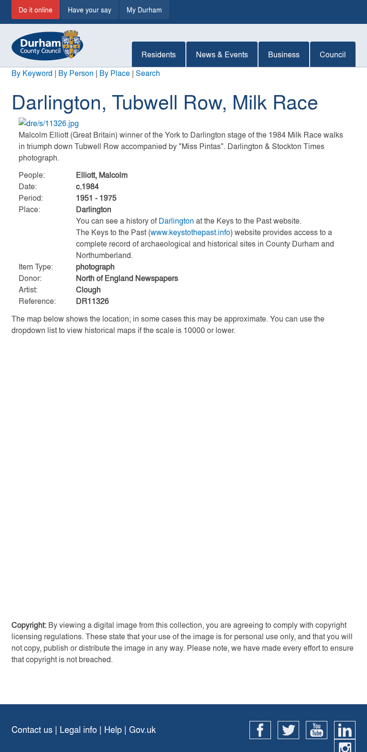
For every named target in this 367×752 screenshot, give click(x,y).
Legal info (78, 729)
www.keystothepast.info (190, 231)
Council (333, 54)
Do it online (36, 9)
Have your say (89, 9)
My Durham (144, 9)
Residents (158, 54)
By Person (76, 72)
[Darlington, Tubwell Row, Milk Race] (183, 123)
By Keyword (32, 72)
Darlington (176, 220)
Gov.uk (142, 729)
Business (284, 54)
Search (148, 72)
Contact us (32, 729)
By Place (114, 72)
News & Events (222, 54)
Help (113, 729)
